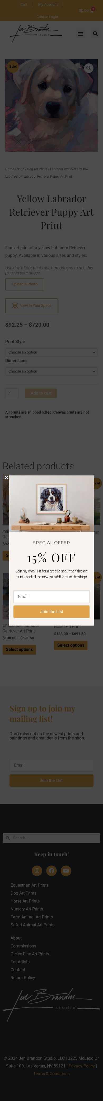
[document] (51, 550)
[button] (6, 477)
